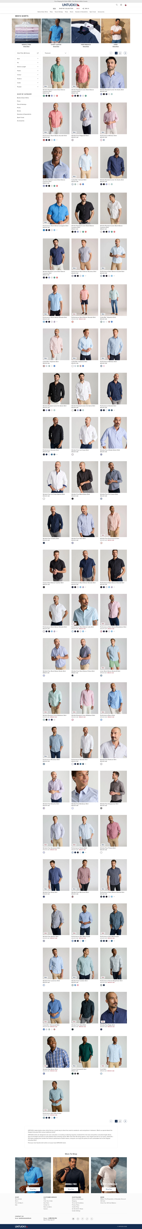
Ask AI (87, 8)
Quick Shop (56, 81)
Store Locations (48, 1207)
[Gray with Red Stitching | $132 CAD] (101, 764)
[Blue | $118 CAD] (52, 96)
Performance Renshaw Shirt (51, 759)
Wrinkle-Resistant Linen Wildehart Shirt (54, 715)
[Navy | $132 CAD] (106, 94)
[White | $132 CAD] (109, 94)
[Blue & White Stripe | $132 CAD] (73, 808)
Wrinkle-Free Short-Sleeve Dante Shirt (54, 671)
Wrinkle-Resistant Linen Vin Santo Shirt (112, 90)
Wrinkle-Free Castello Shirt (51, 538)
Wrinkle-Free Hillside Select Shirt (110, 450)
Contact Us (46, 1205)
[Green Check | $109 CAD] (112, 410)
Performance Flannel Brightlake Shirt (111, 981)
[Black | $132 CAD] (104, 94)
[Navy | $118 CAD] (46, 96)
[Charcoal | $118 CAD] (75, 1074)
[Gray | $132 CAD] (101, 808)
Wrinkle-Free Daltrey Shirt (50, 936)
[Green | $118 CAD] (112, 94)
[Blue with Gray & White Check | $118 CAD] (44, 675)
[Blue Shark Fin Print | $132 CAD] (44, 230)
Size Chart (46, 1203)
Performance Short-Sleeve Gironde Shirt (55, 317)
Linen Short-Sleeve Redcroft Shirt (110, 671)
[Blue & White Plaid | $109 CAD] (44, 1074)
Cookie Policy (75, 1207)
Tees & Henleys (59, 12)
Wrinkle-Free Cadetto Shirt (79, 981)
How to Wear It (19, 1203)
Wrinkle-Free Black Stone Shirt (80, 494)
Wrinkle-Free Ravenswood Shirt (109, 538)
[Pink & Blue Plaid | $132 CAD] (101, 140)
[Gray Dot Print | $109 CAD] (44, 941)
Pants (66, 12)
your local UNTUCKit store (58, 1143)
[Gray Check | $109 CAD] (101, 985)
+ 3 (114, 410)
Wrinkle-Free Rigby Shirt (107, 1025)
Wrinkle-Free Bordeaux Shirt (80, 804)
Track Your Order (48, 1201)
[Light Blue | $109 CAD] (101, 1074)
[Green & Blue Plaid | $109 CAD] (73, 1029)
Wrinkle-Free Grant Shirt (78, 1025)
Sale (16, 1205)
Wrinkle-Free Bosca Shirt (50, 1069)
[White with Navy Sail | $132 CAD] (73, 454)
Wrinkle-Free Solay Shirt (50, 892)
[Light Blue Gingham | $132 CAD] (73, 184)
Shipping (74, 1201)
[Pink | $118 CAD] (73, 322)
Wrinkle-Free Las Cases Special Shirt (54, 494)
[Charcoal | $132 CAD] (101, 897)
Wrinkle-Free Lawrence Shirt (51, 981)
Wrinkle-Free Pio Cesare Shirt (109, 494)
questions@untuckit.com (25, 1218)
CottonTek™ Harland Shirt (78, 180)
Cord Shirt (103, 1069)
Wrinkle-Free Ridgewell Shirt (80, 135)
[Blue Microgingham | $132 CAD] (75, 985)
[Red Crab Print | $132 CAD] (44, 140)
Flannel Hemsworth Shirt (78, 1069)
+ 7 (56, 140)
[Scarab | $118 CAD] (73, 1074)
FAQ (45, 1199)
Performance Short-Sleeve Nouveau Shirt (83, 271)
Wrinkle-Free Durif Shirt (78, 538)
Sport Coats (93, 12)
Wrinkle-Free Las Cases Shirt (80, 450)
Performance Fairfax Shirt (79, 848)
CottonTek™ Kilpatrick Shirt (108, 317)
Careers (46, 1209)
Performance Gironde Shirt (108, 406)
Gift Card (102, 1201)
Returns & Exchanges (77, 1199)
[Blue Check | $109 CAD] (73, 941)
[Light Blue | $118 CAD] (73, 631)
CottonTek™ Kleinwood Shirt (51, 1025)
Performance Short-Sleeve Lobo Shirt (82, 627)
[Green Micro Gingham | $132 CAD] (73, 985)
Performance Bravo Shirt (107, 715)
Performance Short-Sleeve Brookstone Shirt (113, 627)
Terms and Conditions (78, 1203)
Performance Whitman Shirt (108, 135)
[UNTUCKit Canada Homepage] (71, 5)
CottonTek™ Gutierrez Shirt (79, 361)
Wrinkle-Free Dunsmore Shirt (51, 848)
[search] (116, 4)
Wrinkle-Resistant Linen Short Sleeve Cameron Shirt (54, 272)
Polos (51, 12)
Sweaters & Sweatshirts (81, 12)
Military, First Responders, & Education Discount (113, 1199)
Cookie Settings (76, 1211)
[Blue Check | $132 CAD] (73, 140)
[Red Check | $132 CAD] (101, 852)
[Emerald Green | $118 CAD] (44, 96)
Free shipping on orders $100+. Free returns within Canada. (71, 1)
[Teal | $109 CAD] (109, 410)
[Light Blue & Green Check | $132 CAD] (75, 184)
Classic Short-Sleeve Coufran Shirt (53, 583)
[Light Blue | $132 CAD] (54, 140)
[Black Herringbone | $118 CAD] (78, 1074)
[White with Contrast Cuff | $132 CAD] (44, 499)
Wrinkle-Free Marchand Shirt (80, 892)
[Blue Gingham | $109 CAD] (83, 184)
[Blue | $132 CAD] (101, 94)
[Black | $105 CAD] (44, 587)
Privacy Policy (75, 1205)
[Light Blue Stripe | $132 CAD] (78, 184)
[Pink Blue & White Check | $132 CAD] (44, 808)
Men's (16, 1201)
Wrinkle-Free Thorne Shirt (108, 848)
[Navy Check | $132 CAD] (44, 897)
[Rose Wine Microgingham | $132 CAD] (78, 985)
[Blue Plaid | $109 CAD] (104, 985)
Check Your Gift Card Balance (108, 1203)
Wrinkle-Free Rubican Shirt (108, 759)
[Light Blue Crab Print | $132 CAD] (101, 276)
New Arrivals (18, 1199)
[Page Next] (125, 53)
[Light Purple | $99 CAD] (54, 322)
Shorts (71, 12)
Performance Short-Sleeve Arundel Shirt (55, 135)
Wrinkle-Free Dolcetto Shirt (51, 804)
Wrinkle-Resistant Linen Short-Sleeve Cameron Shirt (54, 90)
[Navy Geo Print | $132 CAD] (73, 276)
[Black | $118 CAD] (49, 96)
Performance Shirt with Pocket (80, 936)
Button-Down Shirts (43, 12)
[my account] (121, 4)
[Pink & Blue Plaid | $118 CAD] (44, 852)
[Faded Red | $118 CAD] (57, 96)
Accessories (101, 12)
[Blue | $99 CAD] (101, 675)
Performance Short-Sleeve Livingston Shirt (55, 226)
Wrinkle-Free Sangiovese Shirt (109, 804)
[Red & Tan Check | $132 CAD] (80, 184)
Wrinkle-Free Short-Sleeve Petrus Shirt (83, 671)
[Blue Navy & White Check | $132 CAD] (73, 543)
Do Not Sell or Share (77, 1209)
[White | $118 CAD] (54, 96)
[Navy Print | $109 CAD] (101, 1029)
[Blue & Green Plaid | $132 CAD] (104, 140)
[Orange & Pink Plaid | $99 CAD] (101, 543)
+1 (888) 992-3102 (52, 1218)
